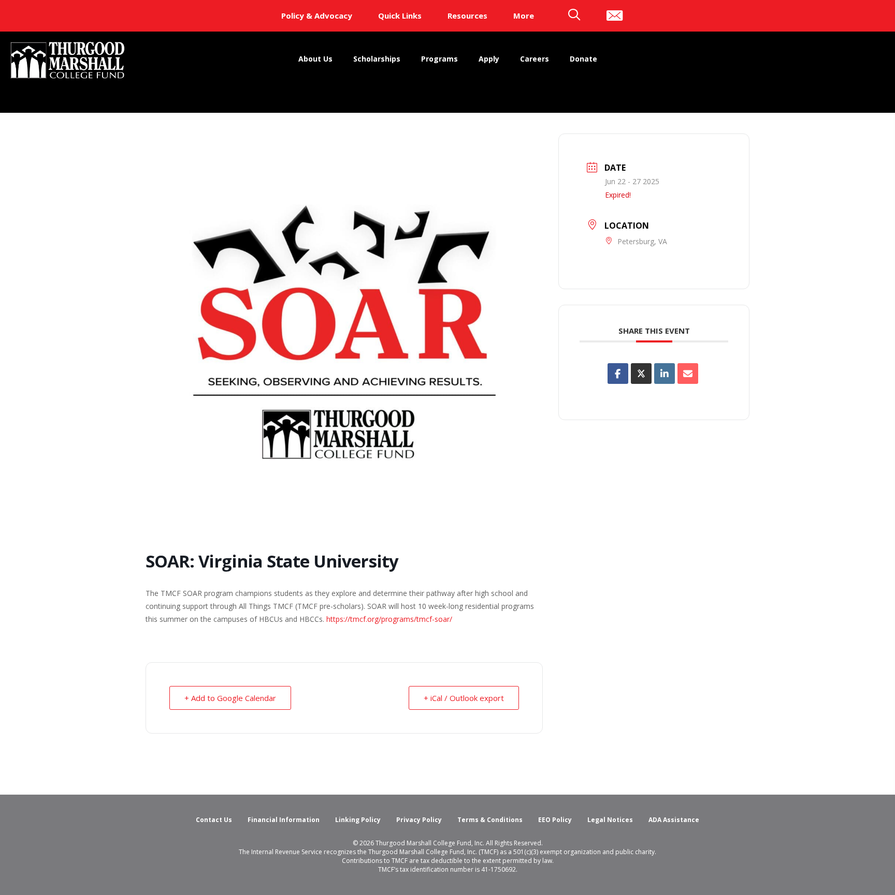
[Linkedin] (664, 373)
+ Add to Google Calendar (230, 698)
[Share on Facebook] (618, 373)
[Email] (687, 373)
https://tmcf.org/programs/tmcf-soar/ (389, 619)
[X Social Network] (641, 373)
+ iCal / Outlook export (464, 698)
